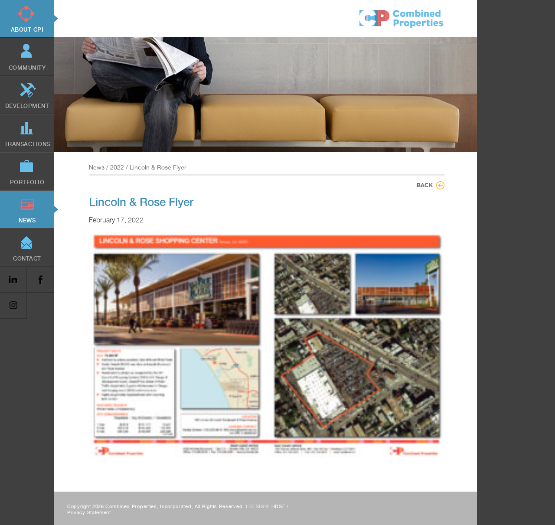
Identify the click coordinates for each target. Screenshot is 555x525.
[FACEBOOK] (40, 280)
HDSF (278, 506)
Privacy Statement (89, 512)
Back (425, 185)
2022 (117, 167)
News (96, 167)
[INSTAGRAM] (13, 306)
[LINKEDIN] (13, 280)
